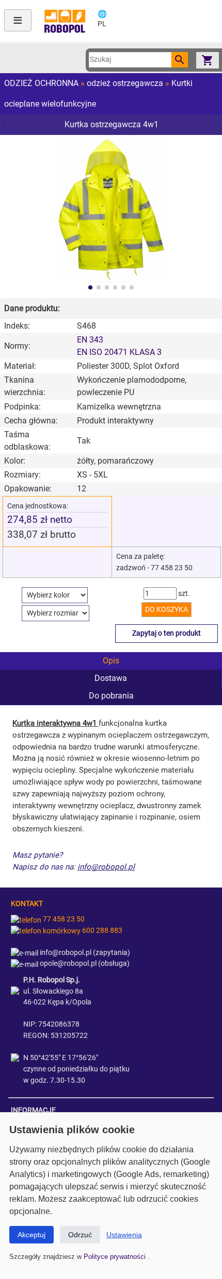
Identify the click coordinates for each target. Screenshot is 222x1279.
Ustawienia (124, 1235)
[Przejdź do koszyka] (207, 60)
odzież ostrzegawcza (125, 83)
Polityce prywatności (116, 1256)
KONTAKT (27, 903)
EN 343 (90, 340)
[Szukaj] (179, 59)
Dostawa (110, 678)
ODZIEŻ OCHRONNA (41, 83)
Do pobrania (111, 696)
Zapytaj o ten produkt (166, 633)
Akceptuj (31, 1235)
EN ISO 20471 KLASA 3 (119, 352)
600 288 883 (101, 930)
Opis (111, 661)
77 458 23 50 (63, 919)
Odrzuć (80, 1235)
